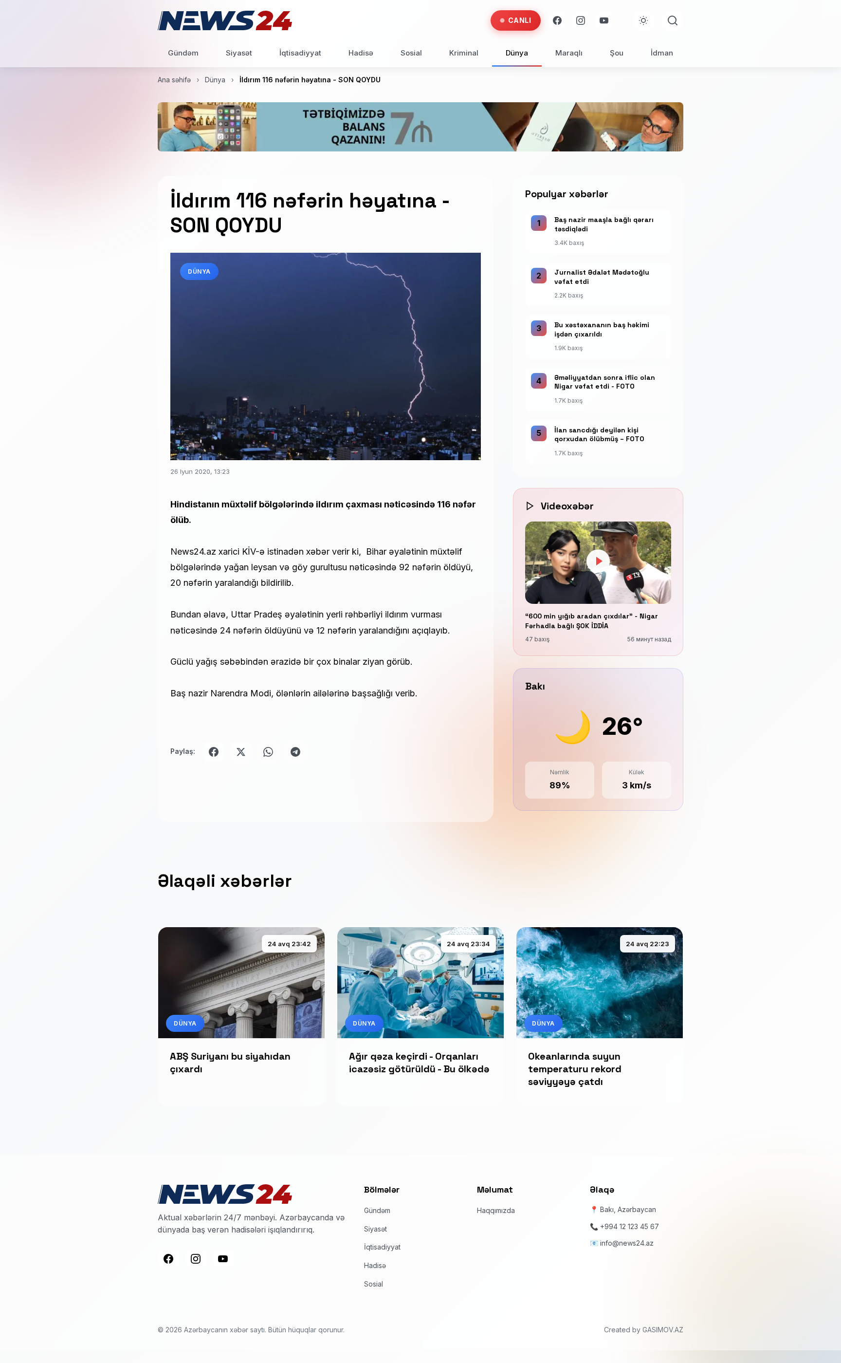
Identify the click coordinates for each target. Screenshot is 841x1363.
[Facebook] (557, 20)
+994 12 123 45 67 (629, 1226)
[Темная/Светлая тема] (643, 20)
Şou (616, 52)
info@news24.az (627, 1243)
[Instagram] (580, 20)
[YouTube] (604, 20)
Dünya (517, 52)
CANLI (519, 20)
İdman (662, 52)
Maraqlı (569, 52)
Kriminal (463, 52)
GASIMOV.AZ (662, 1330)
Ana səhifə (174, 79)
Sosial (411, 52)
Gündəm (183, 52)
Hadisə (360, 52)
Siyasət (239, 52)
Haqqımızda (496, 1211)
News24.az (193, 551)
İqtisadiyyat (300, 52)
